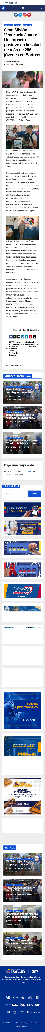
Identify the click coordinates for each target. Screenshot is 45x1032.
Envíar (34, 494)
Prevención (29, 387)
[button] (42, 8)
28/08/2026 (12, 868)
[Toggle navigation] (23, 8)
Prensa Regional (13, 61)
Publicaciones (11, 486)
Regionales (27, 25)
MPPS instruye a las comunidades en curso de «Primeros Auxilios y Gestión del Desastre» (15, 348)
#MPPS (21, 64)
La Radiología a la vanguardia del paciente (29, 344)
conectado (26, 471)
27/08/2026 (12, 894)
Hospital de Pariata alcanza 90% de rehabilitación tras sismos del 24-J (22, 443)
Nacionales (8, 25)
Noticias (18, 25)
